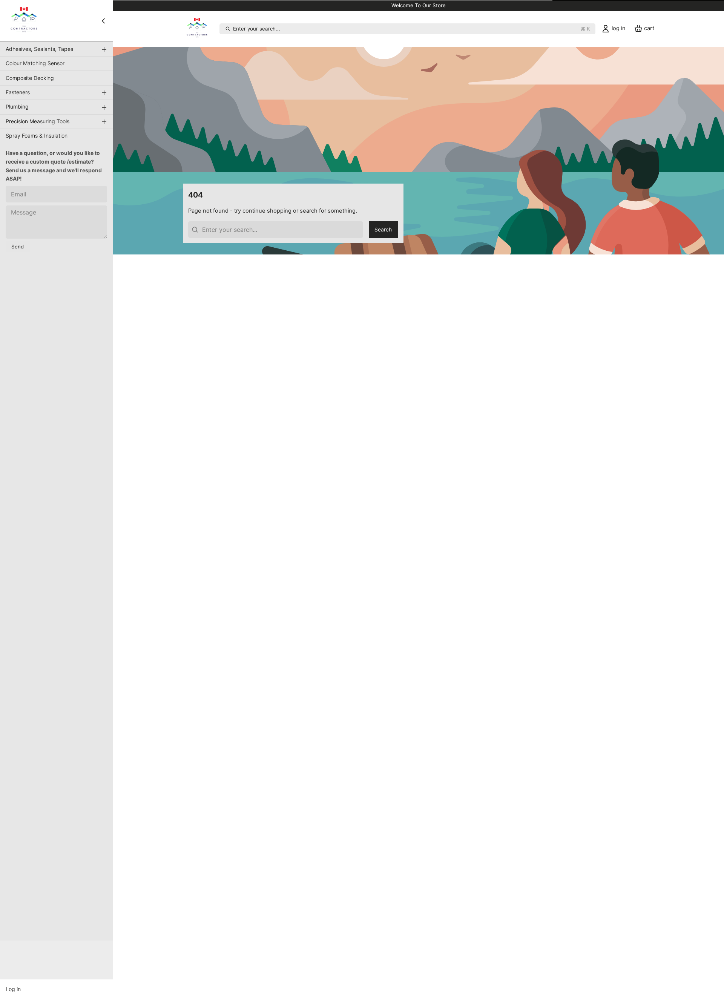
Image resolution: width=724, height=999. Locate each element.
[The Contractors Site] (24, 21)
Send (17, 247)
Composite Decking (30, 78)
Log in (13, 989)
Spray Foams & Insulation (36, 135)
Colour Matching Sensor (35, 63)
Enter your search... (411, 29)
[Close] (103, 21)
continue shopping (266, 210)
